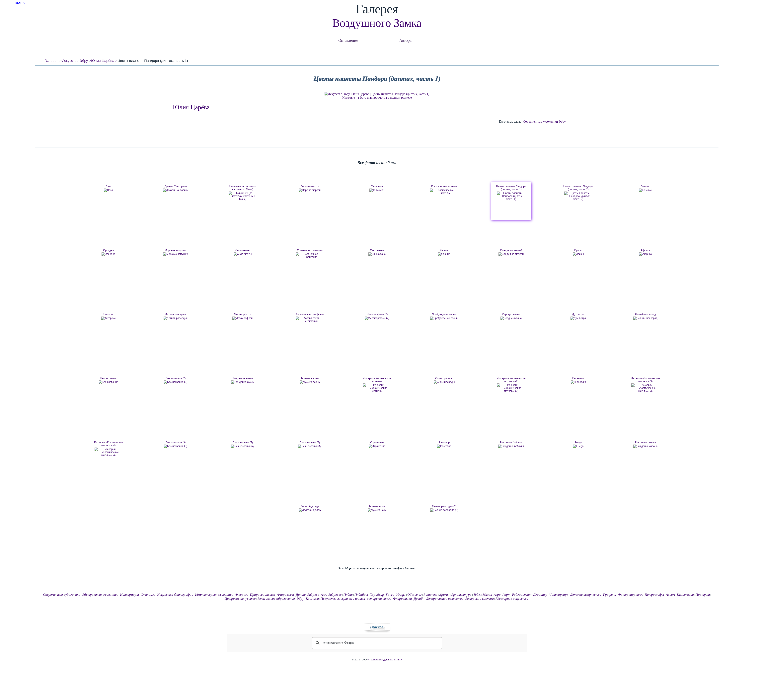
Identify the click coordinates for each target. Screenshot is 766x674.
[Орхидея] (108, 254)
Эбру (562, 121)
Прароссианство (262, 595)
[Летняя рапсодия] (175, 318)
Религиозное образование (276, 599)
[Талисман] (377, 190)
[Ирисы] (578, 254)
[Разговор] (444, 446)
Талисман (377, 186)
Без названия (108, 378)
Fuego (578, 442)
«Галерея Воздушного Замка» (385, 659)
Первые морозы (309, 186)
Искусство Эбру (75, 61)
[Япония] (444, 254)
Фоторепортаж (630, 595)
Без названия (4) (243, 442)
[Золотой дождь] (310, 510)
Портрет (703, 595)
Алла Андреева (331, 595)
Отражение (377, 442)
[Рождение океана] (645, 446)
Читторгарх (558, 595)
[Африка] (645, 254)
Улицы (401, 595)
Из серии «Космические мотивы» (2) (511, 380)
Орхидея (108, 250)
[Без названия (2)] (175, 382)
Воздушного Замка (376, 23)
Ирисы (578, 250)
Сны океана (377, 250)
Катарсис (108, 314)
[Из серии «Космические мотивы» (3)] (645, 387)
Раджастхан (521, 595)
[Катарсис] (108, 318)
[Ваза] (108, 190)
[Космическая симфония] (310, 320)
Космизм (312, 599)
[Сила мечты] (243, 254)
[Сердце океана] (511, 318)
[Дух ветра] (578, 318)
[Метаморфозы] (243, 318)
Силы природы (444, 378)
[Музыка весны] (310, 382)
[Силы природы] (444, 382)
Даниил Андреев (307, 595)
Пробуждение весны (444, 314)
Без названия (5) (310, 442)
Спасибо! (377, 627)
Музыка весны (310, 378)
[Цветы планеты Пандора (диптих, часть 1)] (511, 196)
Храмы (444, 595)
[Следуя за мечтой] (511, 254)
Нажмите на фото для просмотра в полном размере (377, 97)
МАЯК (20, 2)
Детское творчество (585, 595)
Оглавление (348, 40)
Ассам (670, 595)
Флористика (402, 599)
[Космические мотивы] (444, 192)
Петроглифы (654, 595)
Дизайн (419, 599)
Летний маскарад (645, 314)
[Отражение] (377, 446)
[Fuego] (578, 446)
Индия (348, 595)
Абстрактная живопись (100, 595)
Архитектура (461, 595)
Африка (645, 250)
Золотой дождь (310, 506)
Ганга (390, 595)
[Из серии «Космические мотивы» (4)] (108, 452)
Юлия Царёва (102, 61)
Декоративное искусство (444, 599)
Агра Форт (502, 595)
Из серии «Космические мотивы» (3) (645, 380)
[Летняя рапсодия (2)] (444, 510)
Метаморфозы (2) (377, 314)
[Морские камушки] (175, 254)
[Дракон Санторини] (175, 190)
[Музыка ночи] (377, 510)
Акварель (241, 595)
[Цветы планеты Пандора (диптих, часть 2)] (578, 196)
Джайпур (540, 595)
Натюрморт (129, 595)
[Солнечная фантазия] (310, 255)
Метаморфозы (242, 314)
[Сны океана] (377, 254)
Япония (444, 250)
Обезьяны (414, 595)
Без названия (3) (176, 442)
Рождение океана (645, 442)
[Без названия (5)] (310, 446)
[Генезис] (645, 190)
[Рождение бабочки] (511, 446)
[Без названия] (108, 382)
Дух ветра (578, 314)
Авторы (405, 40)
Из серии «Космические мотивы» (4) (108, 444)
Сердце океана (511, 314)
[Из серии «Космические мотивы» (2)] (511, 387)
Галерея (51, 61)
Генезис (645, 186)
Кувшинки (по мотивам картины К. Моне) (242, 188)
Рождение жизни (243, 378)
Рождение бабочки (511, 442)
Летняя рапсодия (175, 314)
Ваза (108, 186)
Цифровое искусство (240, 599)
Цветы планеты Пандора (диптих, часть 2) (578, 188)
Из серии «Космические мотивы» (377, 380)
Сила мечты (242, 250)
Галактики (578, 378)
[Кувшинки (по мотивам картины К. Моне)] (243, 196)
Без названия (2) (176, 378)
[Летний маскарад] (645, 318)
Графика (609, 595)
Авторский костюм (479, 599)
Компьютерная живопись (214, 595)
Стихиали (148, 595)
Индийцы (361, 595)
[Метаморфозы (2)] (377, 318)
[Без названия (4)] (243, 446)
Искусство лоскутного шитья (343, 599)
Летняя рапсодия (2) (444, 506)
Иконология (685, 595)
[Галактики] (578, 382)
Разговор (444, 442)
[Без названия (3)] (175, 446)
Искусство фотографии (175, 595)
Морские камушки (175, 250)
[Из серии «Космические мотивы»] (377, 387)
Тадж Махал (482, 595)
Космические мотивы (444, 186)
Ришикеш (430, 595)
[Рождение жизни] (243, 382)
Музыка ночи (377, 506)
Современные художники (540, 121)
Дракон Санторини (176, 186)
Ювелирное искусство (512, 599)
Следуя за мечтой (511, 250)
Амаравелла (285, 595)
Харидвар (377, 595)
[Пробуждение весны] (444, 318)
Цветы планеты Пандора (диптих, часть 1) (511, 188)
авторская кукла (379, 599)
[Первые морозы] (310, 190)
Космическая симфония (309, 314)
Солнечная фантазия (310, 250)
